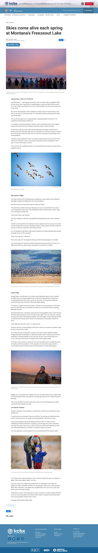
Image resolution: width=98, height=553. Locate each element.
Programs (31, 15)
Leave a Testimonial (77, 536)
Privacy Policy (38, 537)
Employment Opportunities (79, 533)
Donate (90, 4)
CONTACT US (76, 529)
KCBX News (8, 15)
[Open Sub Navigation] (26, 15)
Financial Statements (40, 535)
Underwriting (57, 535)
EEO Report (37, 532)
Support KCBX (49, 15)
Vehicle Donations (58, 533)
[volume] (10, 10)
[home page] (11, 4)
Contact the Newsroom (78, 535)
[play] (6, 10)
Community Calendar (69, 15)
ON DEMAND (41, 15)
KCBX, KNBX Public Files (40, 533)
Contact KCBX (76, 531)
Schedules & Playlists (18, 15)
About (58, 15)
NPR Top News (10, 22)
